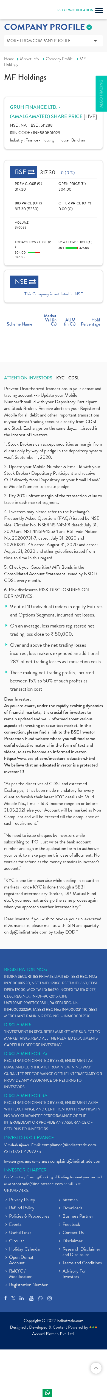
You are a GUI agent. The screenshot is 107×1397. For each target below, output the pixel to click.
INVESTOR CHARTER (25, 1170)
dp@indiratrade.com (29, 932)
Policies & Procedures (29, 1216)
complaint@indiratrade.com (76, 1161)
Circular (16, 1241)
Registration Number (28, 1285)
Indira (47, 1393)
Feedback (71, 1225)
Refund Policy (21, 1208)
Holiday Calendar (25, 1249)
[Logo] (18, 11)
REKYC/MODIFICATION (75, 10)
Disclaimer (73, 1241)
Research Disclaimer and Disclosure (81, 1252)
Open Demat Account (21, 1260)
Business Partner (78, 1216)
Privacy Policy (22, 1200)
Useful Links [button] (20, 1233)
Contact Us (73, 1233)
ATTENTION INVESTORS (28, 378)
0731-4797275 (27, 1151)
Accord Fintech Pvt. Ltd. (53, 1334)
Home (9, 59)
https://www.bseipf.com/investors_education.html (49, 758)
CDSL (73, 378)
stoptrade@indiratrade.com (37, 1183)
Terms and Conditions (82, 1263)
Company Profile (59, 59)
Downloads (72, 1208)
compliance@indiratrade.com (69, 1144)
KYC (60, 378)
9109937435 (16, 1190)
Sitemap (70, 1200)
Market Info (29, 59)
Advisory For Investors (74, 1274)
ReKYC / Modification (20, 1274)
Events (15, 1225)
